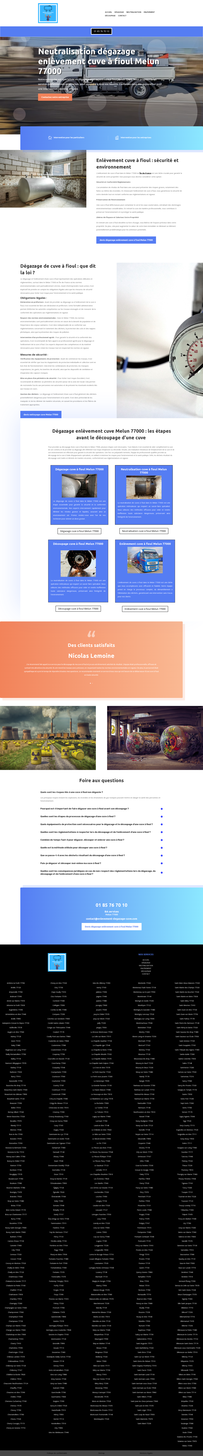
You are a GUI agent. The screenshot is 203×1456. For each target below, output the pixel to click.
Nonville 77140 (144, 1130)
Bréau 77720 (16, 1205)
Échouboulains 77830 (59, 1183)
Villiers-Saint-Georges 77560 (187, 1379)
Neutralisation (133, 12)
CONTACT (146, 974)
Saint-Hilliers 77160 (144, 1397)
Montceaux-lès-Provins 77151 (101, 1410)
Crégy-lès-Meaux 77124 (59, 1103)
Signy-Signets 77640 (187, 1116)
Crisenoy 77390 (58, 1112)
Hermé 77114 (58, 1419)
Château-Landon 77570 (16, 1357)
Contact (122, 16)
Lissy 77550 (101, 1219)
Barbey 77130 (16, 1067)
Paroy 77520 (144, 1183)
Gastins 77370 (58, 1321)
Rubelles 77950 (144, 1321)
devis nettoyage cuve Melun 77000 (41, 414)
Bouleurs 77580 (16, 1183)
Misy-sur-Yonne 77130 (101, 1379)
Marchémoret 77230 (101, 1303)
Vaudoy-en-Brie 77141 (187, 1259)
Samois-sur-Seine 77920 (187, 1072)
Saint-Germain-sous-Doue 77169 (144, 1383)
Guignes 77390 (58, 1401)
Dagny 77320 (59, 1130)
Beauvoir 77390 (16, 1103)
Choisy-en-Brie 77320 (59, 983)
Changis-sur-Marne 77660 (16, 1330)
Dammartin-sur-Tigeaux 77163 (58, 1143)
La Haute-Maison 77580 (101, 1090)
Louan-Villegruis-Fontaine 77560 (101, 1259)
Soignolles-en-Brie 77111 (187, 1134)
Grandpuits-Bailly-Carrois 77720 (59, 1357)
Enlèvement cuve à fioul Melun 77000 (145, 608)
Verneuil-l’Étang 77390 (187, 1281)
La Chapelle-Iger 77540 (101, 1045)
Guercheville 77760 (58, 1392)
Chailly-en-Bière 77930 (15, 1268)
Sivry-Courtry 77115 (187, 1125)
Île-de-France (145, 173)
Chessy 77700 (16, 1410)
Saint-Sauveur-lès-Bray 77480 (187, 1032)
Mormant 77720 (144, 1041)
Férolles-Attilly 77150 (59, 1241)
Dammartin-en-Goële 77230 (58, 1139)
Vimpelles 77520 (187, 1401)
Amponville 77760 (16, 992)
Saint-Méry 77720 (187, 1001)
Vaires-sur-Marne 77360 (187, 1232)
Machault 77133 (101, 1277)
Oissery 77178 (144, 1148)
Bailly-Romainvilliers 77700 (16, 1054)
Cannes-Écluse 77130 (16, 1241)
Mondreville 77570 (101, 1397)
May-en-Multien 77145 (101, 1343)
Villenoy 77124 (187, 1357)
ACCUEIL (146, 960)
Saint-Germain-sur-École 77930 (144, 1388)
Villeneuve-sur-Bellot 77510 (187, 1352)
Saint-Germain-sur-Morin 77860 (144, 1392)
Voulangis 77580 (187, 1423)
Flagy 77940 (58, 1250)
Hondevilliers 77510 (58, 1423)
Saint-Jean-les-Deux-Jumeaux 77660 (144, 1401)
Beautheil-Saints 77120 (16, 1099)
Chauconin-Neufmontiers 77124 (16, 1383)
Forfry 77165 (59, 1285)
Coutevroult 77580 (59, 1094)
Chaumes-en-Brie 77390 (16, 1392)
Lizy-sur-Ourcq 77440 (101, 1237)
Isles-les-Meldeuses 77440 (59, 1432)
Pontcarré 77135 (144, 1241)
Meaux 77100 (101, 1348)
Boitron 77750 (15, 1165)
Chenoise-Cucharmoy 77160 (16, 1401)
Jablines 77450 (101, 992)
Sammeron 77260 (187, 1067)
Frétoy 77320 (59, 1303)
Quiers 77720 (144, 1268)
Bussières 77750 (16, 1223)
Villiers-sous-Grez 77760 (187, 1383)
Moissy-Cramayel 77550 (101, 1392)
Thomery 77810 (187, 1170)
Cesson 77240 (15, 1259)
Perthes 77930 (144, 1201)
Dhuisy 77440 (58, 1156)
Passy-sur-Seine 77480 (144, 1188)
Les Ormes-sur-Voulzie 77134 (101, 1188)
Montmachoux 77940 (144, 1023)
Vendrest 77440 (187, 1272)
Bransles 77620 (16, 1196)
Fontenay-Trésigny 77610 (58, 1281)
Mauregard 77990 (101, 1339)
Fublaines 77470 (59, 1312)
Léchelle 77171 (101, 1170)
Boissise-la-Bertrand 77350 (16, 1148)
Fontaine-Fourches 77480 (58, 1259)
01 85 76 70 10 (101, 31)
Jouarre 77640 (101, 1010)
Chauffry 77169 (16, 1388)
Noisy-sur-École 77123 (144, 1125)
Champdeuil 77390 (16, 1317)
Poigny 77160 (144, 1214)
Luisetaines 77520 (101, 1263)
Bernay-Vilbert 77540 (16, 1112)
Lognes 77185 (101, 1241)
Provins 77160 (144, 1259)
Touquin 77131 (187, 1192)
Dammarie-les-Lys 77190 (58, 1134)
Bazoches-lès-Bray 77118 (16, 1085)
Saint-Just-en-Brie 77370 (144, 1406)
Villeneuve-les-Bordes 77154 (187, 1339)
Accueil (108, 12)
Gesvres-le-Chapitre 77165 (59, 1334)
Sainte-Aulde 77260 (187, 1054)
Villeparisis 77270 (187, 1361)
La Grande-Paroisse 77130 (101, 1085)
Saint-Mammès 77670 (144, 1419)
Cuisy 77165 (58, 1125)
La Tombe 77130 (101, 1108)
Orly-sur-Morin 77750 (144, 1152)
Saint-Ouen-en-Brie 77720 (187, 1010)
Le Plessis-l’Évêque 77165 (101, 1156)
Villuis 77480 (187, 1397)
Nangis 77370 (144, 1081)
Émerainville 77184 (59, 1196)
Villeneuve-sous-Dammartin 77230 (187, 1348)
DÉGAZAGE (146, 963)
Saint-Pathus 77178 (187, 1019)
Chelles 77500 (16, 1397)
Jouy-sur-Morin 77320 (101, 1019)
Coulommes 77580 (58, 1045)
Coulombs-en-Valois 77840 (58, 1041)
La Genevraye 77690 (101, 1081)
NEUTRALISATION (146, 965)
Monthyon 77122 (144, 1005)
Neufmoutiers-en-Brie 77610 (144, 1112)
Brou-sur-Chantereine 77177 (16, 1214)
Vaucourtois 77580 (187, 1254)
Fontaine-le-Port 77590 (58, 1263)
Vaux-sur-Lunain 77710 (187, 1268)
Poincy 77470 (144, 1219)
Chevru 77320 (16, 1419)
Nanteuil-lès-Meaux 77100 (144, 1094)
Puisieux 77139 (144, 1263)
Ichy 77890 (59, 1428)
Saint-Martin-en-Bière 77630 (187, 996)
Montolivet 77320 (144, 1027)
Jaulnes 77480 (101, 1001)
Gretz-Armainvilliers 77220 (59, 1370)
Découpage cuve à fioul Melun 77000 (78, 608)
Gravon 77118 (58, 1361)
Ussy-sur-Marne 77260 (187, 1228)
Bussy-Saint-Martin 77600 (16, 1232)
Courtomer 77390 (58, 1081)
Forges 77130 (58, 1290)
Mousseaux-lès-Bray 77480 (144, 1059)
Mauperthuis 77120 (101, 1334)
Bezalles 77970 (16, 1121)
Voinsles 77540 (187, 1414)
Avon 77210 (15, 1041)
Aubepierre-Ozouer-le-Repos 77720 (15, 1023)
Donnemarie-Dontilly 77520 (58, 1165)
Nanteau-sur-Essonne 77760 (144, 1085)
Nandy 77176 (144, 1076)
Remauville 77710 (144, 1294)
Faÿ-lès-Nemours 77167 (58, 1232)
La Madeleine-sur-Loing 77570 (101, 1099)
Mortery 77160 (144, 1050)
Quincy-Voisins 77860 (144, 1272)
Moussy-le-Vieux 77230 (144, 1067)
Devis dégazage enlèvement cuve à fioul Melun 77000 (111, 926)
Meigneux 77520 (101, 1352)
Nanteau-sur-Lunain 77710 (144, 1090)
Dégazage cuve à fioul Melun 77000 (79, 531)
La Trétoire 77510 (101, 1112)
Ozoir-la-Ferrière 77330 (144, 1165)
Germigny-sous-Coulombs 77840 (58, 1330)
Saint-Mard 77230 (144, 1423)
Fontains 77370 (58, 1272)
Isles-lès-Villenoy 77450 (101, 983)
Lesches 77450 (101, 1196)
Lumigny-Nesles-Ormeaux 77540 (101, 1268)
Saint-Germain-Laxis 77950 (144, 1379)
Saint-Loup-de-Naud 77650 (144, 1414)
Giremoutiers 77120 (58, 1339)
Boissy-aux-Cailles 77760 (15, 1156)
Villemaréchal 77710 (187, 1317)
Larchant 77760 (101, 1121)
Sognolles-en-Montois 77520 (187, 1130)
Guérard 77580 (58, 1388)
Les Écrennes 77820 (101, 1179)
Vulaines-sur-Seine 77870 (187, 1441)
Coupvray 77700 (59, 1054)
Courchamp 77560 (59, 1063)
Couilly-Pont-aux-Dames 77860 (58, 1036)
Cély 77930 (16, 1250)
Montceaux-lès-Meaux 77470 (101, 1406)
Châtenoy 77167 (16, 1370)
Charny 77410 (16, 1343)
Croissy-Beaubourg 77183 (58, 1116)
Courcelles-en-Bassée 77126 (59, 1059)
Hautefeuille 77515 (59, 1410)
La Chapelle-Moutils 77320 (101, 1054)
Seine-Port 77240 (187, 1099)
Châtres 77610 (15, 1379)
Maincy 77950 (101, 1285)
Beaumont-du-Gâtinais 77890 (16, 1094)
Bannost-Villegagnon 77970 (15, 1063)
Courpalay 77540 (58, 1067)
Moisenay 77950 (101, 1388)
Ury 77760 (187, 1223)
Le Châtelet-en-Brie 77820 (101, 1130)
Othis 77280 (144, 1161)
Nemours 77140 (144, 1108)
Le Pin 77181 (101, 1143)
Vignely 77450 (187, 1299)
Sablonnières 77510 (144, 1339)
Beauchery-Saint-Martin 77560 (15, 1090)
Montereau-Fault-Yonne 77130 (144, 987)
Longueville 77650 (101, 1250)
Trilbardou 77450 (187, 1210)
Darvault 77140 (58, 1152)
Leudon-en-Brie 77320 (101, 1205)
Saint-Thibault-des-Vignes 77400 (187, 1050)
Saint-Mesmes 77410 (187, 1005)
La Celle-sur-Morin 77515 (101, 1036)
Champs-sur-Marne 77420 (16, 1326)
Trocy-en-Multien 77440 (187, 1219)
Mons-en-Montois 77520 (101, 1401)
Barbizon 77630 (16, 1072)
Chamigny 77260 (16, 1303)
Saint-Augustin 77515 (144, 1343)
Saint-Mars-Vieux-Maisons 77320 (187, 983)
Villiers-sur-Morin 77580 (187, 1388)
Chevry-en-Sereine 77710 (15, 1428)
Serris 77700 (187, 1108)
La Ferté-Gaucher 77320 (101, 1072)
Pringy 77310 (144, 1254)
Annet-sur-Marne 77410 (16, 1001)
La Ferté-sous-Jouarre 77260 (101, 1076)
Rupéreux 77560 (144, 1330)
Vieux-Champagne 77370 (187, 1294)
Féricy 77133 (58, 1237)
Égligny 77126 (58, 1188)
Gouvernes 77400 (58, 1352)
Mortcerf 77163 (144, 1045)
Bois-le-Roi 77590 (16, 1134)
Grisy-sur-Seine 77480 (58, 1383)
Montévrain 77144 (144, 996)
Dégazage (119, 12)
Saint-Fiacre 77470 (144, 1370)
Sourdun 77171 (187, 1152)
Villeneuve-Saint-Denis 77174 (187, 1343)
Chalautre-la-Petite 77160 (15, 1285)
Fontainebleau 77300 (59, 1268)
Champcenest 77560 (16, 1312)
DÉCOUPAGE (146, 971)
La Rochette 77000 (101, 1103)
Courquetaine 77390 (58, 1072)
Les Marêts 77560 (101, 1183)
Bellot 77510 (16, 1108)
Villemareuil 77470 (187, 1321)
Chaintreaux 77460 (16, 1277)
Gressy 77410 (58, 1366)
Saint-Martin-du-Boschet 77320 (187, 992)
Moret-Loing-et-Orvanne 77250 (144, 1036)
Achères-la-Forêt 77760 (16, 983)
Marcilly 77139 (101, 1308)
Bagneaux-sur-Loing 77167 (16, 1050)
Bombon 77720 (16, 1170)
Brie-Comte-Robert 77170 (16, 1210)
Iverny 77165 (101, 987)
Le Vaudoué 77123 (101, 1165)
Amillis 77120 (16, 987)
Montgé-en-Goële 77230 (144, 1001)
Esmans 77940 (58, 1205)
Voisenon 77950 (187, 1419)
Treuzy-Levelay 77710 (187, 1205)
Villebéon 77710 (187, 1308)
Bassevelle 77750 (15, 1081)
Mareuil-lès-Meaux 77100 (101, 1312)
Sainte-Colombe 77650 (187, 1059)
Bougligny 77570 (16, 1174)
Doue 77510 (58, 1174)
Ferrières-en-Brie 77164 (59, 1245)
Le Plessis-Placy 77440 (101, 1161)
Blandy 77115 (16, 1125)
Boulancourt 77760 (16, 1179)
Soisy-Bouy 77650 (187, 1139)
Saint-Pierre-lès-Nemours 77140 (187, 1023)
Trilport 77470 (187, 1214)
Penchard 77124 (144, 1196)
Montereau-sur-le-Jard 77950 (144, 992)
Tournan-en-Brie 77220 (187, 1196)
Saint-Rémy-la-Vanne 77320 (187, 1027)
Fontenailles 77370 (58, 1277)
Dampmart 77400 (58, 1148)
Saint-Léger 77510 (144, 1410)
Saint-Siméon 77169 (187, 1041)
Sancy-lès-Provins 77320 (187, 1085)
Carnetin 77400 (16, 1245)
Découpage (110, 16)
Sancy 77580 (187, 1081)
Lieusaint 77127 (101, 1210)
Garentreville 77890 (58, 1317)
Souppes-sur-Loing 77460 (187, 1148)
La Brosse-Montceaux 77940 (101, 1032)
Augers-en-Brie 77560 (16, 1032)
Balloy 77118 (16, 1059)
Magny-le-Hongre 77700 (101, 1281)
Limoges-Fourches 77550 (101, 1214)
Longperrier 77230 (101, 1245)
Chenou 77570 (15, 1406)
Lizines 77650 (101, 1232)
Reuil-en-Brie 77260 (144, 1299)
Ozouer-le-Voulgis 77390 (144, 1170)
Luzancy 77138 (101, 1272)
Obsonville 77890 (144, 1139)
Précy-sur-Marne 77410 (144, 1245)
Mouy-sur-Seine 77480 (144, 1072)
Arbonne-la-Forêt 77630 (16, 1005)
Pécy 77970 (144, 1192)
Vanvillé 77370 (187, 1241)
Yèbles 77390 (187, 1446)
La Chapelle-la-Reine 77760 (101, 1050)
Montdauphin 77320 (101, 1419)
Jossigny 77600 (101, 1005)
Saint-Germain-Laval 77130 (144, 1374)
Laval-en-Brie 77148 (101, 1125)
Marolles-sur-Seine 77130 (101, 1326)
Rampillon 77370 (144, 1277)
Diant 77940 (58, 1161)
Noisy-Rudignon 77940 (144, 1121)
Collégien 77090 (59, 1005)
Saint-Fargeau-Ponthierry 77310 (144, 1366)
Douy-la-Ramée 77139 (58, 1179)
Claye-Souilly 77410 (58, 992)
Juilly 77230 (101, 1023)
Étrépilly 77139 (58, 1210)
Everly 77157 (58, 1214)
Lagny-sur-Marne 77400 (101, 1116)
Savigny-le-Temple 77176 (187, 1090)
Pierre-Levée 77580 (144, 1210)
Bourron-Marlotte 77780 (15, 1188)
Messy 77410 (101, 1374)
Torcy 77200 (187, 1188)
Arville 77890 (16, 1019)
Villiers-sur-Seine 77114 (187, 1392)
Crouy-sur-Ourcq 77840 (59, 1121)
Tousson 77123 (187, 1201)
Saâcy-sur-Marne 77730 (144, 1334)
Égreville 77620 (58, 1192)
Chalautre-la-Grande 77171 (16, 1281)
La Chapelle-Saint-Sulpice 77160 (101, 1063)
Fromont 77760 (59, 1308)
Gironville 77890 (59, 1343)
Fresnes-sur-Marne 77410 (58, 1299)
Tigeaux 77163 (187, 1183)
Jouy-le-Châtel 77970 (101, 1014)
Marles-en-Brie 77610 (101, 1317)
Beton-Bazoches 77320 (16, 1116)
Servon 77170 (187, 1112)
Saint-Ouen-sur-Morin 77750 (187, 1014)
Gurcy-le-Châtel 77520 (58, 1406)
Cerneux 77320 (15, 1254)
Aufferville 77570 (16, 1027)
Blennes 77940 (15, 1130)
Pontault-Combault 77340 (144, 1237)
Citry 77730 (58, 987)
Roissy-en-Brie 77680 (144, 1303)
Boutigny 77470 (16, 1192)
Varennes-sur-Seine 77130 (187, 1245)
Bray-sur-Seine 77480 (16, 1201)
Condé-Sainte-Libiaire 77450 (58, 1023)
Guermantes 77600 (58, 1397)
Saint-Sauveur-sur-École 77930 (187, 1036)
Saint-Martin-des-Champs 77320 (187, 987)
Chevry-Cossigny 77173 (16, 1423)
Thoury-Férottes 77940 (187, 1179)
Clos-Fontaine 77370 (58, 996)
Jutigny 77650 (101, 1027)
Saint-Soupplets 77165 (187, 1045)
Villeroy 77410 (187, 1366)
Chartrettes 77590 (16, 1348)
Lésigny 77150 (101, 1201)
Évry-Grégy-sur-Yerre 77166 (58, 1219)
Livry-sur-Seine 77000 (101, 1228)
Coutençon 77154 (58, 1090)
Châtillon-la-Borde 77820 (15, 1374)
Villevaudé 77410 (187, 1370)
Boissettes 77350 (15, 1143)
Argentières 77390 (16, 1010)
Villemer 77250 (187, 1326)
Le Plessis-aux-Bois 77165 (101, 1148)
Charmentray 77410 (15, 1339)
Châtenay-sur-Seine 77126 (16, 1366)
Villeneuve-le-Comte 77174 (187, 1334)
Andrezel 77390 (16, 996)
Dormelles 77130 (58, 1170)
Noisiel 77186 (144, 1116)
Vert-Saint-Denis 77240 (187, 1290)
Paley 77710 (144, 1174)
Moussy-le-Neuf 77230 (144, 1063)
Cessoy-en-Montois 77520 (16, 1263)
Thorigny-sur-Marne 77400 (187, 1174)
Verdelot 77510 (187, 1277)
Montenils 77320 (144, 983)
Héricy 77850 (59, 1414)
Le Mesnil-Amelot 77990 (101, 1139)
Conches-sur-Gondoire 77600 (58, 1019)
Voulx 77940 (187, 1432)
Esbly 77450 (58, 1201)
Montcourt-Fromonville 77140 (101, 1414)
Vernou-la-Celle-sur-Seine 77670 (187, 1285)
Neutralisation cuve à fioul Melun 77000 (144, 531)
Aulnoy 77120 (16, 1036)
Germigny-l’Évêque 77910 (58, 1326)
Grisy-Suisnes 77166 (58, 1379)
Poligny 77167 (144, 1223)
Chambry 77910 (16, 1299)
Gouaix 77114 (58, 1348)
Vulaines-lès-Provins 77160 (187, 1437)
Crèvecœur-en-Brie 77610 (58, 1108)
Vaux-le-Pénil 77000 (187, 1263)
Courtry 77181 (58, 1085)
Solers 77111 (187, 1143)
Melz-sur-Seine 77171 (101, 1366)
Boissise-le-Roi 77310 (16, 1152)
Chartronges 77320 (16, 1352)
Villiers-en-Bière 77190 (187, 1374)
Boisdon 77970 (16, 1139)
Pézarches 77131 (144, 1205)
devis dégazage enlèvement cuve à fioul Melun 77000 (126, 240)
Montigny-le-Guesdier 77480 (144, 1010)
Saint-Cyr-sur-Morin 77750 (144, 1357)
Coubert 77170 (58, 1032)
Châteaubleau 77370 (16, 1361)
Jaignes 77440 (101, 996)
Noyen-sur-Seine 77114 (144, 1134)
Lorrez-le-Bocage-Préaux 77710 (101, 1254)
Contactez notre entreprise (55, 97)
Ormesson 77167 (144, 1156)
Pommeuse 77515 (144, 1228)
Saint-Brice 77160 (144, 1352)
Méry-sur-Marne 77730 (101, 1370)
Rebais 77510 (144, 1285)
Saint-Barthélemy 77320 (144, 1348)
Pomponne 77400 (144, 1232)
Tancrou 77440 (187, 1156)
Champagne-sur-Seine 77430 (16, 1308)
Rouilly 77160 (144, 1308)
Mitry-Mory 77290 (101, 1383)
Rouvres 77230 (144, 1312)
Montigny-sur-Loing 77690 (144, 1019)
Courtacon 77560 (58, 1076)
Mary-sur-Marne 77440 (101, 1330)
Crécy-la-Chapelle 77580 (58, 1099)
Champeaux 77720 (16, 1321)
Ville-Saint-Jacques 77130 (187, 1303)
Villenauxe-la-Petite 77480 (187, 1330)
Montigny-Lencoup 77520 (144, 1014)
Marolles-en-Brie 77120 (101, 1321)
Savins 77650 (187, 1094)
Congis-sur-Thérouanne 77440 (58, 1027)
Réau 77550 (144, 1281)
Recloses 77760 (144, 1290)
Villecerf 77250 (187, 1312)
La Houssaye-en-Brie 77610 (101, 1094)
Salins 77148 (187, 1063)
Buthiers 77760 (16, 1237)
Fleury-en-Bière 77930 (58, 1254)
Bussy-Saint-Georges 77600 (15, 1228)
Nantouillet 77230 (144, 1103)
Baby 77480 (15, 1045)
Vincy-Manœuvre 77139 (187, 1410)
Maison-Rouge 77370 (101, 1290)
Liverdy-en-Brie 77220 (101, 1223)
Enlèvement (149, 12)
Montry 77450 (144, 1032)
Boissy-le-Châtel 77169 (16, 1161)
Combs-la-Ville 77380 (59, 1010)
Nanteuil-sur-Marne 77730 (144, 1099)
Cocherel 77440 (59, 1001)
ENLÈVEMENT (146, 968)
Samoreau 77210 (187, 1076)
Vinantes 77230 (187, 1406)
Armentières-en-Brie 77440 (16, 1014)
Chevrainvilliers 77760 (16, 1414)
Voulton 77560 (187, 1428)
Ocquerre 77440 (144, 1143)
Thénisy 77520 (187, 1161)
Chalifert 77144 (16, 1290)
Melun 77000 (101, 1361)
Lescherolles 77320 (101, 1192)
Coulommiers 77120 (58, 1050)
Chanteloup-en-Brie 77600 (16, 1334)
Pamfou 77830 (144, 1179)
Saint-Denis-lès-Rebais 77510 (144, 1361)
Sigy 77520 (187, 1121)
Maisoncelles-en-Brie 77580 (101, 1294)
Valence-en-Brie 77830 (187, 1237)
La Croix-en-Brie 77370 (101, 1067)
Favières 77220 (58, 1228)
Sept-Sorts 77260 (187, 1103)
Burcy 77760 (16, 1219)
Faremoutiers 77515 (58, 1223)
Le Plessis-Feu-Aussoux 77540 (101, 1152)
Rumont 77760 (144, 1326)
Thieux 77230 (187, 1165)
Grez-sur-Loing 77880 (58, 1374)
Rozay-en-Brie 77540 (144, 1317)
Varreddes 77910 (187, 1250)
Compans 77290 (58, 1014)
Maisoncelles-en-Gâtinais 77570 (101, 1299)
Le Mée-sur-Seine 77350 (101, 1134)
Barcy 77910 (16, 1076)
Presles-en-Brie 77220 (144, 1250)
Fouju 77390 (58, 1294)
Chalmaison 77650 (16, 1294)
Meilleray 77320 (101, 1357)
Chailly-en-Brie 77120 (16, 1272)
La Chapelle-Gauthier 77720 (101, 1041)
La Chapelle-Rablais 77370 (101, 1059)
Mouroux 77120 (144, 1054)
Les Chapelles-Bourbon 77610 (101, 1174)
